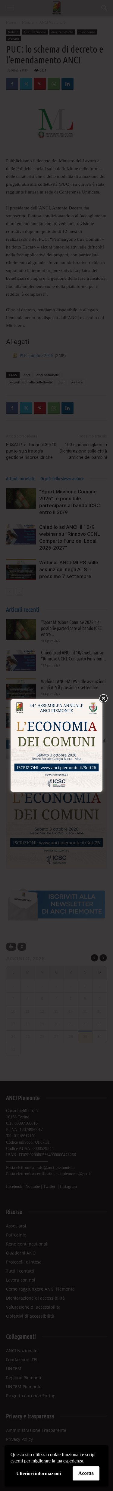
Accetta (86, 1473)
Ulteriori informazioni (38, 1473)
